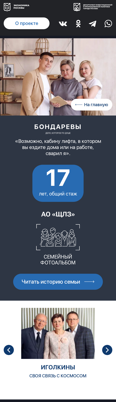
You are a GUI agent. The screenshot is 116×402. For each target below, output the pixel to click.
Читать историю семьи (51, 281)
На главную (96, 104)
